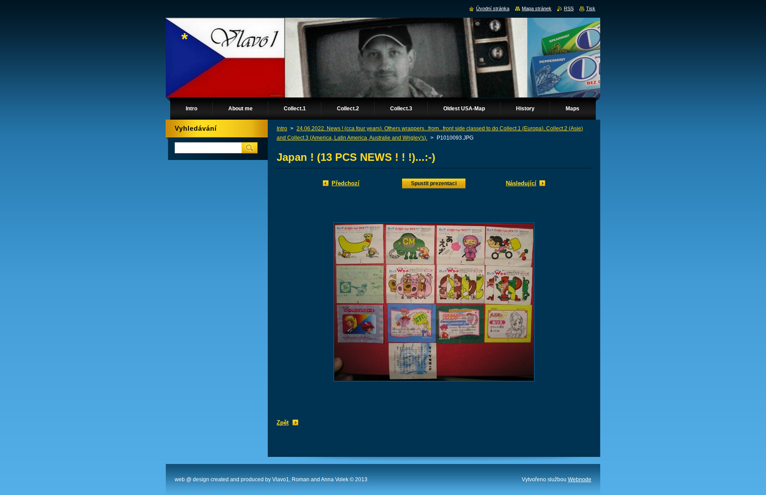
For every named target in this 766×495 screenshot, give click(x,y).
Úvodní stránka (492, 8)
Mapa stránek (536, 8)
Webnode (579, 479)
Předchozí (346, 183)
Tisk (590, 8)
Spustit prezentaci (434, 183)
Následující (521, 183)
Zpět (283, 422)
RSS (569, 8)
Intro (282, 128)
